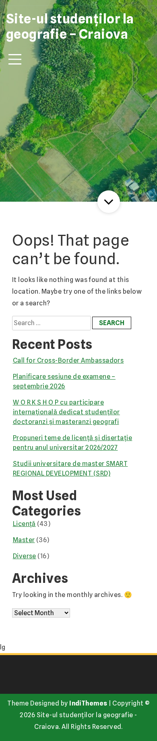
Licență (24, 524)
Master (24, 540)
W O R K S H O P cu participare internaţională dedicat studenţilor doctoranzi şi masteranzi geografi (66, 412)
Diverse (24, 556)
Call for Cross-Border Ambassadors (68, 360)
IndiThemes (88, 703)
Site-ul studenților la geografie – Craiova (70, 26)
